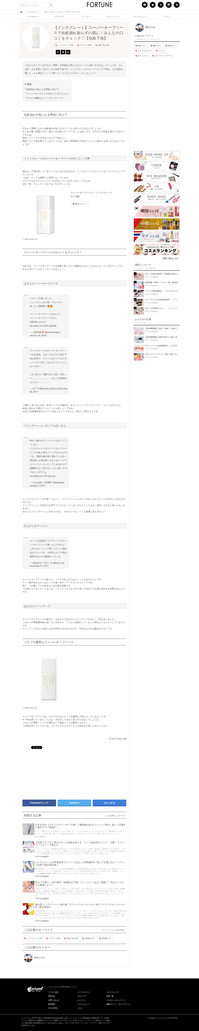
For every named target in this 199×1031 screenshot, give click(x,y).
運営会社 (51, 996)
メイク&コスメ (32, 16)
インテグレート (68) (65, 45)
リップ (160, 50)
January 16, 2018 (38, 335)
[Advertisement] (47, 772)
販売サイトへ (80, 203)
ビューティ (86, 16)
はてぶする (109, 802)
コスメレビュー (139, 16)
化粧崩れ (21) (89, 938)
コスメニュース (112, 16)
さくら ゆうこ (40, 836)
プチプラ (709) (85, 45)
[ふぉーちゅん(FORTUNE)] (99, 5)
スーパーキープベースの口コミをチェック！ (48, 93)
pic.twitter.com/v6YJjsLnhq (42, 475)
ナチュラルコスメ (144, 50)
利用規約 (51, 1004)
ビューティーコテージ (163, 55)
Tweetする (74, 802)
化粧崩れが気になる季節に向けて (42, 89)
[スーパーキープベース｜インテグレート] (45, 214)
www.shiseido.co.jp (31, 239)
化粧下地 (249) (103, 45)
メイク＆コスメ (83, 992)
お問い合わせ (53, 1000)
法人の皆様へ (53, 1008)
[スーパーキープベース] (74, 680)
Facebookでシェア (39, 802)
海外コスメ (157, 45)
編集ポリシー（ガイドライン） (118, 1004)
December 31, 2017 (39, 565)
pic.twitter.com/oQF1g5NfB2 (43, 325)
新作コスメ (142, 45)
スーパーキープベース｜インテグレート (91, 192)
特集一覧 (109, 996)
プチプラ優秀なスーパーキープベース (44, 97)
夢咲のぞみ (39, 957)
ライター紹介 (53, 992)
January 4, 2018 (37, 485)
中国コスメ (172, 45)
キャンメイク (142, 55)
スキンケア (59, 16)
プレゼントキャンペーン (116, 1000)
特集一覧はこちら (171, 258)
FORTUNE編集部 (42, 856)
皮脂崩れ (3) (106, 938)
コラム (166, 16)
